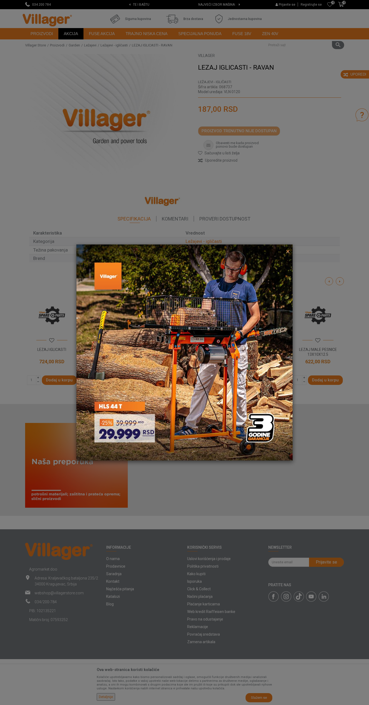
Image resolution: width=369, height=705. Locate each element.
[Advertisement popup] (184, 352)
